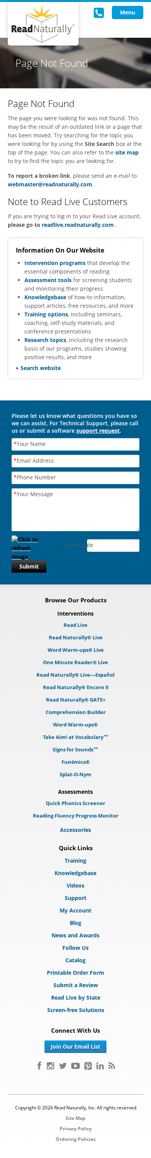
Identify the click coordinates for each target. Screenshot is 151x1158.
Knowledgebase (46, 297)
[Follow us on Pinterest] (88, 1065)
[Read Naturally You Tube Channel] (75, 1065)
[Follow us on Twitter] (63, 1065)
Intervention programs (55, 263)
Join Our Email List (75, 1046)
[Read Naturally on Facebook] (39, 1065)
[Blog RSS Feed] (111, 1065)
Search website (41, 368)
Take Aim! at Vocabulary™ (75, 736)
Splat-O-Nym (75, 774)
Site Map (75, 1118)
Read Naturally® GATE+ (75, 699)
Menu (127, 12)
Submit (29, 566)
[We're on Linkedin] (100, 1065)
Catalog (75, 960)
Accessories (75, 829)
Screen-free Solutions (75, 1010)
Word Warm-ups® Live (76, 649)
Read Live (75, 624)
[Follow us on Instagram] (50, 1065)
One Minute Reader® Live (75, 662)
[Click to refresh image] (29, 545)
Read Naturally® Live (76, 637)
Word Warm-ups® (75, 724)
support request (98, 430)
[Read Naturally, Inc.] (43, 24)
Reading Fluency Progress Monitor (75, 815)
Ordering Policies (76, 1139)
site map (127, 152)
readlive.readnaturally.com (78, 224)
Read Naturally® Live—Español (75, 674)
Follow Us (75, 947)
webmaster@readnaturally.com (50, 184)
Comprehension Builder (76, 712)
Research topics (45, 340)
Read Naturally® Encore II (75, 687)
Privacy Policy (76, 1128)
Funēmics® (76, 761)
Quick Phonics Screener (75, 803)
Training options (46, 314)
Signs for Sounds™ (75, 749)
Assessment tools (48, 280)
